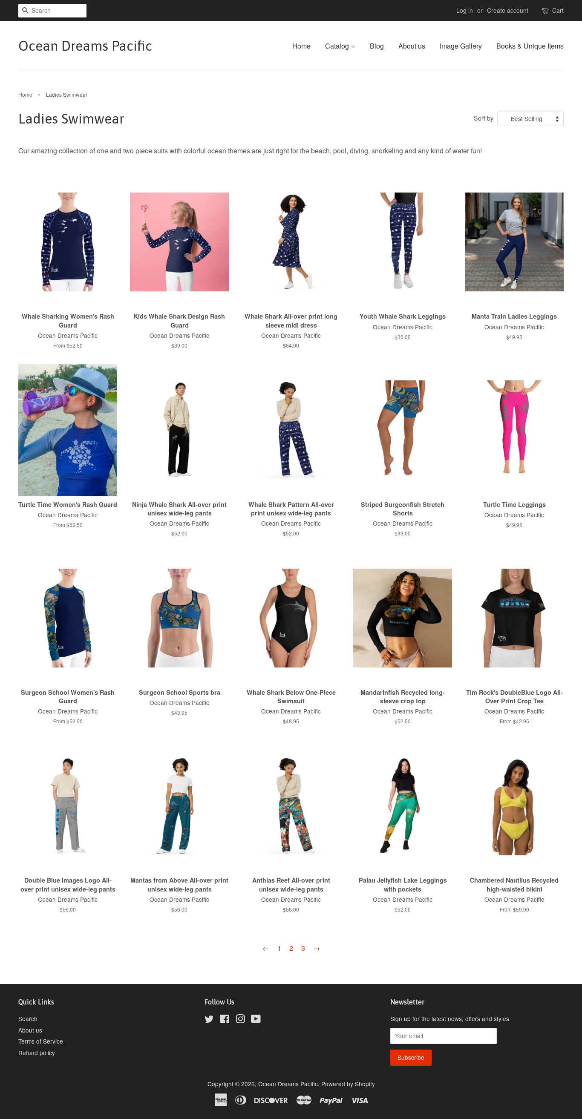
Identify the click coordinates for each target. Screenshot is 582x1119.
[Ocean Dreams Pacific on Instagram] (240, 1020)
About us (411, 46)
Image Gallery (461, 46)
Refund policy (36, 1052)
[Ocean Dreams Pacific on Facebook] (225, 1020)
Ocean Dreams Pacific (85, 46)
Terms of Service (40, 1041)
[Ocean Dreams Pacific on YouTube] (256, 1020)
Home (301, 46)
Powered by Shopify (348, 1083)
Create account (507, 10)
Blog (377, 46)
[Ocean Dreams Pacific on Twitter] (209, 1020)
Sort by (483, 117)
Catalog (338, 46)
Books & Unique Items (530, 46)
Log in (464, 10)
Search (27, 1018)
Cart (558, 10)
